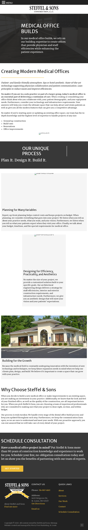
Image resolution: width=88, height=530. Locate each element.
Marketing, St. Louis (48, 525)
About (61, 490)
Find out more (10, 507)
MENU (9, 3)
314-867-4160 (44, 490)
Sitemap (54, 523)
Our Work (63, 501)
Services (62, 496)
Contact (62, 506)
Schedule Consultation (69, 512)
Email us (36, 509)
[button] (12, 469)
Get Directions (38, 503)
